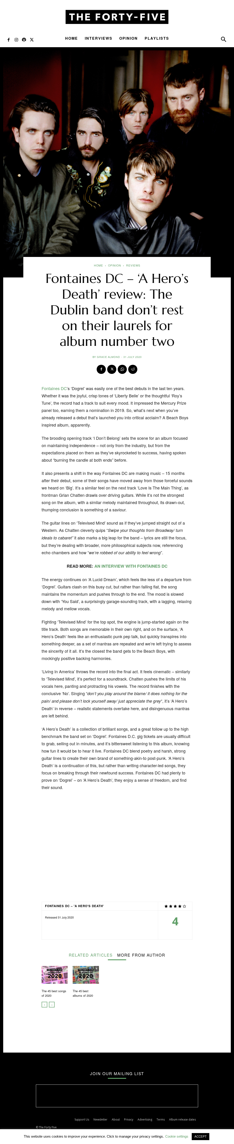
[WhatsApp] (122, 369)
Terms (161, 1119)
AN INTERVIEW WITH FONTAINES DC (131, 566)
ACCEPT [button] (200, 1136)
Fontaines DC (54, 388)
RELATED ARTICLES (91, 954)
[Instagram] (16, 39)
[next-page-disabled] (52, 1004)
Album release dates (182, 1119)
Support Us (81, 1119)
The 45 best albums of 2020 (83, 993)
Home (71, 38)
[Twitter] (31, 39)
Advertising (145, 1119)
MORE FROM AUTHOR (141, 954)
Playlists (157, 38)
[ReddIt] (132, 369)
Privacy (128, 1119)
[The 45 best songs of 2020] (55, 975)
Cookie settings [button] (176, 1136)
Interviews (98, 38)
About (116, 1119)
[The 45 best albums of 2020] (86, 975)
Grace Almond (108, 357)
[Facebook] (8, 39)
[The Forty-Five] (117, 17)
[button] (223, 40)
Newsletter (100, 1119)
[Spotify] (24, 39)
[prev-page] (44, 1004)
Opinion (128, 38)
